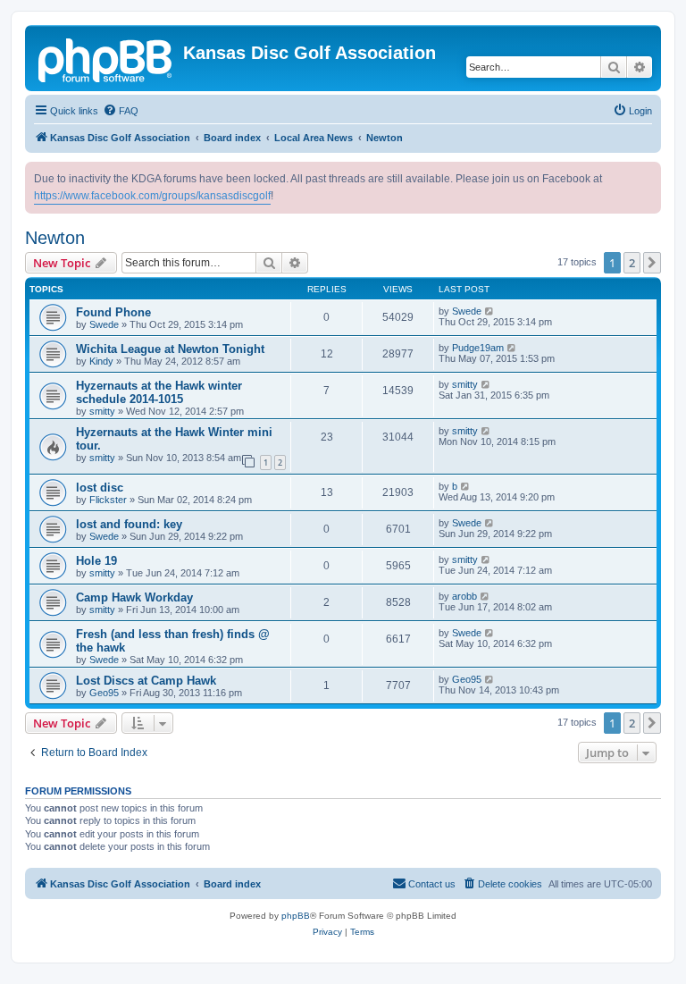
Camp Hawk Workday (134, 597)
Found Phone (113, 312)
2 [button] (632, 263)
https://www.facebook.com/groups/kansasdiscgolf (152, 195)
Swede (104, 324)
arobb (464, 596)
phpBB (295, 916)
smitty (102, 411)
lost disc (99, 487)
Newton (55, 238)
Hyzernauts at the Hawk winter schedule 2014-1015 (159, 392)
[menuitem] (120, 111)
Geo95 (104, 692)
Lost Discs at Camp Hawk (146, 680)
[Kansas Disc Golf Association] (106, 58)
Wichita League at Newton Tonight (170, 349)
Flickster (108, 499)
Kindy (101, 361)
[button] (652, 262)
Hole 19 (96, 561)
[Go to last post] (490, 311)
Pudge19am (478, 347)
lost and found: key (129, 524)
